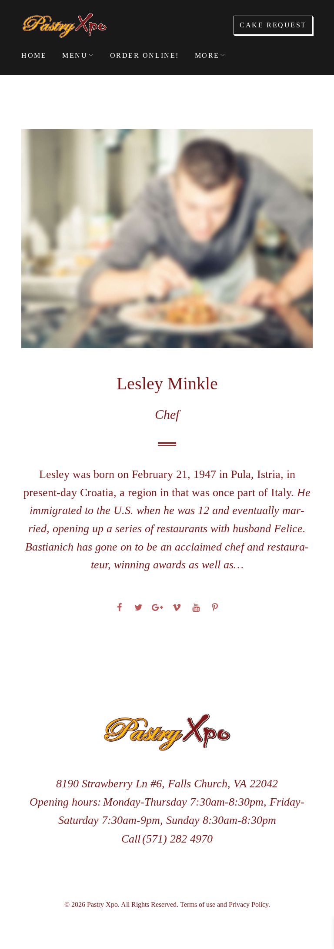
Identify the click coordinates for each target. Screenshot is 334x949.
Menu (74, 55)
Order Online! (144, 55)
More (207, 55)
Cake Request (273, 25)
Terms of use (197, 904)
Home (34, 55)
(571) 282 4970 (177, 839)
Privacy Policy (248, 904)
